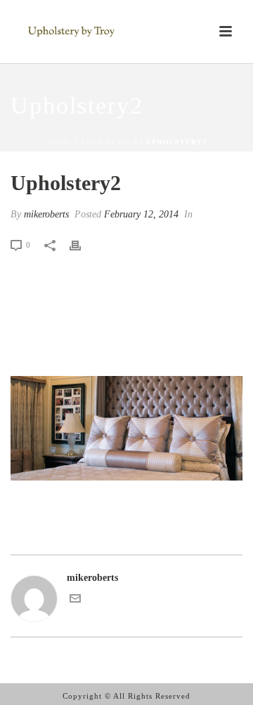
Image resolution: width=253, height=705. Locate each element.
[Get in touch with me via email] (75, 601)
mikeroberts (46, 214)
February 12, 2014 (141, 214)
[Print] (82, 244)
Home (59, 142)
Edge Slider (109, 142)
